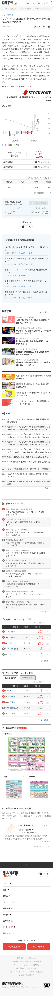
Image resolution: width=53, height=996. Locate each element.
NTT (12, 654)
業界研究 (6, 908)
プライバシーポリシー (22, 965)
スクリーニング (9, 902)
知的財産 (36, 965)
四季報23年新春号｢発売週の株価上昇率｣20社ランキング (25, 282)
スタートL (14, 631)
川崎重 (12, 696)
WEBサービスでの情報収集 (30, 961)
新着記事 (13, 9)
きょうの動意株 (25, 9)
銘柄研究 (6, 896)
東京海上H (14, 708)
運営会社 (20, 958)
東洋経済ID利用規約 (26, 975)
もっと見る (44, 312)
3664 (10, 106)
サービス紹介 (31, 958)
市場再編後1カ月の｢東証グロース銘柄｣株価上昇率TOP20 (26, 293)
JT (11, 643)
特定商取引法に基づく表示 (26, 968)
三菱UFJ (13, 702)
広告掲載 (15, 961)
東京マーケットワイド (41, 97)
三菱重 (12, 713)
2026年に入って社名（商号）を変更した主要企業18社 (26, 248)
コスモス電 (14, 649)
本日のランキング (25, 253)
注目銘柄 (22, 275)
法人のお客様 (39, 946)
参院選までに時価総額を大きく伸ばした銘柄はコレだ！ (26, 259)
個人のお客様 (14, 946)
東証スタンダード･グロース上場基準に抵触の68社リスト (26, 270)
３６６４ (24, 36)
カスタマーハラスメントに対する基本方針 (26, 971)
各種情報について (44, 193)
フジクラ (13, 637)
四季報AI (7, 921)
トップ (4, 9)
